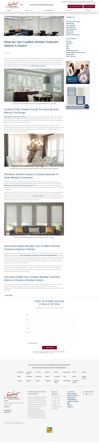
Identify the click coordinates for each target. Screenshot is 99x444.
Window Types (70, 23)
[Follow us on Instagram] (89, 394)
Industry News (70, 31)
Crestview (19, 380)
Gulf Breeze (38, 376)
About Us (69, 405)
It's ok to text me (32, 343)
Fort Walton (57, 376)
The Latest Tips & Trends (73, 21)
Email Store (7, 412)
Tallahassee (48, 380)
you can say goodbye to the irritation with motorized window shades (38, 255)
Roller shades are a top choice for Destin (15, 116)
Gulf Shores (29, 376)
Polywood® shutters (38, 196)
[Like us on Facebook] (84, 394)
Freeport (47, 376)
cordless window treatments (38, 66)
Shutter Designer (72, 394)
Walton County (67, 380)
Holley (18, 376)
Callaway (29, 380)
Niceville (47, 372)
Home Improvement (71, 29)
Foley (64, 376)
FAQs (67, 47)
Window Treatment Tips (72, 34)
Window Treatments (73, 395)
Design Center (71, 397)
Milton (74, 372)
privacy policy (43, 352)
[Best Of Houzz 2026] (49, 430)
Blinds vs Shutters (71, 56)
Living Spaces (69, 33)
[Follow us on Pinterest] (86, 394)
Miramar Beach (67, 372)
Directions (7, 406)
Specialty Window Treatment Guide (75, 52)
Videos (68, 48)
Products (68, 41)
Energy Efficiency (70, 27)
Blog (67, 45)
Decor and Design (70, 25)
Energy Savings (70, 54)
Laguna (83, 372)
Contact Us (70, 407)
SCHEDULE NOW (49, 347)
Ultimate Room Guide (72, 50)
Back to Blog (9, 295)
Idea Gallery (69, 43)
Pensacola (38, 372)
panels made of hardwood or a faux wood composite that (19, 185)
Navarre (56, 372)
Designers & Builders (72, 401)
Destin (74, 376)
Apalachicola (20, 372)
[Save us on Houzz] (92, 394)
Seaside (38, 380)
